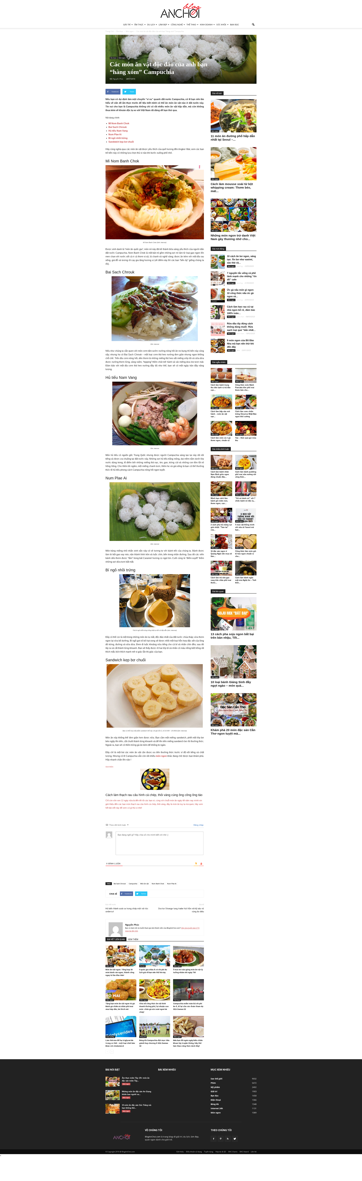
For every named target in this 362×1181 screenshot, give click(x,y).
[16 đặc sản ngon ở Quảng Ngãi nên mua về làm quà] (221, 541)
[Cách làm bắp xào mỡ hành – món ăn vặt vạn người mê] (221, 402)
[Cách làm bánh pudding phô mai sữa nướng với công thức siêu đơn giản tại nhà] (246, 462)
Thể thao (191, 24)
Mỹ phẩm (215, 1087)
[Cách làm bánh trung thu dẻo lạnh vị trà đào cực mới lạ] (221, 375)
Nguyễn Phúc (132, 924)
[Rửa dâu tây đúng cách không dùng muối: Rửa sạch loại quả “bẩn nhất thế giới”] (218, 329)
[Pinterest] (220, 1139)
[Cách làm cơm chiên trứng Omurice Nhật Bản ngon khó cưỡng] (246, 402)
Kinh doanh (206, 24)
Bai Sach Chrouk (117, 127)
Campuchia (133, 884)
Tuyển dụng (208, 1151)
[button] (253, 24)
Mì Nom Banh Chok (118, 123)
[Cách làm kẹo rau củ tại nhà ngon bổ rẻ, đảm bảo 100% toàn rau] (218, 312)
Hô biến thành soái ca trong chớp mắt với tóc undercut (126, 910)
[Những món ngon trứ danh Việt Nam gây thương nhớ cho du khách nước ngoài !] (234, 215)
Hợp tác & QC (221, 1151)
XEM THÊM (133, 939)
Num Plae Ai (114, 134)
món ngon (161, 756)
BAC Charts (232, 1151)
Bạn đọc (234, 24)
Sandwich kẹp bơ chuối (121, 142)
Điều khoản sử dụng (194, 1151)
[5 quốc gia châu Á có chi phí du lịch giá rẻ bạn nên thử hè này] (154, 955)
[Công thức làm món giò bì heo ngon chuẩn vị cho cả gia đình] (246, 541)
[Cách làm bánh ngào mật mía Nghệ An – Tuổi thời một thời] (246, 568)
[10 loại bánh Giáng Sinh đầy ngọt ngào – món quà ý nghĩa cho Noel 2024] (234, 661)
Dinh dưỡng (110, 1037)
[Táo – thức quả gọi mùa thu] (246, 428)
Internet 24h (217, 1108)
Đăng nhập (198, 825)
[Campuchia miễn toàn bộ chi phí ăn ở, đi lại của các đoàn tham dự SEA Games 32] (188, 989)
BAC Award (244, 1151)
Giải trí (127, 24)
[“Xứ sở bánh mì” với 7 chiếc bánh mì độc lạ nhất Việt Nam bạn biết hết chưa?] (246, 488)
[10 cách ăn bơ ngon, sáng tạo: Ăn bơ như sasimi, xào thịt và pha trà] (218, 262)
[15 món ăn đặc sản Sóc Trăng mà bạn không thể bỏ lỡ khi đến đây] (112, 1109)
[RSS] (227, 1139)
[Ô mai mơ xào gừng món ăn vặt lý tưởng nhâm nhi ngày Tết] (188, 955)
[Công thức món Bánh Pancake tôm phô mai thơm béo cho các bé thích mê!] (246, 375)
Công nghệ (177, 24)
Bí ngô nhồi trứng (118, 138)
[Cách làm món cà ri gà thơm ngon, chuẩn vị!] (221, 428)
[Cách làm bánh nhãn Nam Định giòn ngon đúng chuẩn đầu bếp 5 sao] (221, 462)
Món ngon (122, 58)
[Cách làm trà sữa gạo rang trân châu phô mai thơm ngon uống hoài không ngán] (221, 568)
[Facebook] (213, 1139)
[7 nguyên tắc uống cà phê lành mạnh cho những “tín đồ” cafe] (218, 278)
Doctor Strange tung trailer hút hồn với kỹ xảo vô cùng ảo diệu (181, 910)
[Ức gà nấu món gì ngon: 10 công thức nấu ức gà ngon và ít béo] (218, 295)
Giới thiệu (180, 1151)
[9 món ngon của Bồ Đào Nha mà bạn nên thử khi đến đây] (218, 346)
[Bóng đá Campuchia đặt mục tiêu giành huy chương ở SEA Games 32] (154, 1026)
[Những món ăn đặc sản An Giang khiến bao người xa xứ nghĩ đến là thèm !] (112, 1095)
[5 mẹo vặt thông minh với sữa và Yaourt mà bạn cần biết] (246, 515)
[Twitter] (235, 1139)
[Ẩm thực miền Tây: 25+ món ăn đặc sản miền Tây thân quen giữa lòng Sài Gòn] (112, 1082)
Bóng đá (143, 1037)
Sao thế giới (216, 1078)
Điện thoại (216, 1100)
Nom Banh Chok (158, 884)
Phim (213, 1083)
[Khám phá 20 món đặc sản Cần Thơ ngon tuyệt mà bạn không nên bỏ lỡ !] (234, 709)
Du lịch (151, 24)
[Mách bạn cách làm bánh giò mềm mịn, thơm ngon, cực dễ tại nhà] (221, 488)
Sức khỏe (221, 24)
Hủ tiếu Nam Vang (118, 131)
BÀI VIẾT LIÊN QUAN (116, 939)
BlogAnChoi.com (152, 1136)
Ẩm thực (138, 24)
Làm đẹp (163, 24)
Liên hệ (254, 1151)
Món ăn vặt (144, 884)
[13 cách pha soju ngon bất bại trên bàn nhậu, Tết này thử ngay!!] (234, 613)
